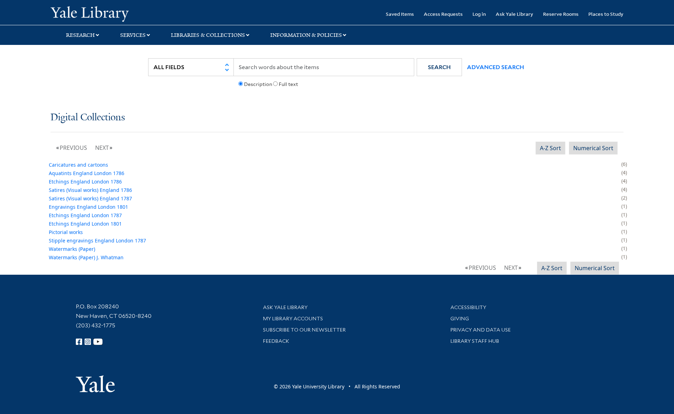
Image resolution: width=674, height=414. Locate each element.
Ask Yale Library (514, 14)
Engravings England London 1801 (88, 206)
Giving (459, 318)
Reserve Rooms (561, 14)
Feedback (276, 341)
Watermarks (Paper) (72, 249)
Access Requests (443, 14)
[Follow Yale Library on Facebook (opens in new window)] (79, 342)
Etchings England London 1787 (85, 215)
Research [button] (80, 35)
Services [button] (133, 35)
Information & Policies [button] (306, 35)
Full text (288, 84)
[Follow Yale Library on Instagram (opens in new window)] (88, 342)
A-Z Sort (550, 148)
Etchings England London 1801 (85, 223)
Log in (479, 14)
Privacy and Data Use (480, 330)
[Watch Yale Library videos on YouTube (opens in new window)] (98, 342)
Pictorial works (66, 232)
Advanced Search (495, 67)
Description (258, 84)
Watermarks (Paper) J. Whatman (86, 257)
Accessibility (468, 307)
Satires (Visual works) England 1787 (90, 198)
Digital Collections (88, 117)
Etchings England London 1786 (85, 181)
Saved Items (400, 14)
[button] (439, 67)
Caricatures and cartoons (78, 164)
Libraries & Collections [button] (208, 35)
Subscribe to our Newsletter (304, 330)
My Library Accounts (293, 318)
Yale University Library (94, 13)
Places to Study (605, 14)
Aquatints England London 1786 (86, 173)
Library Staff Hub (474, 341)
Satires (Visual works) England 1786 (90, 190)
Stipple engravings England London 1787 (97, 240)
